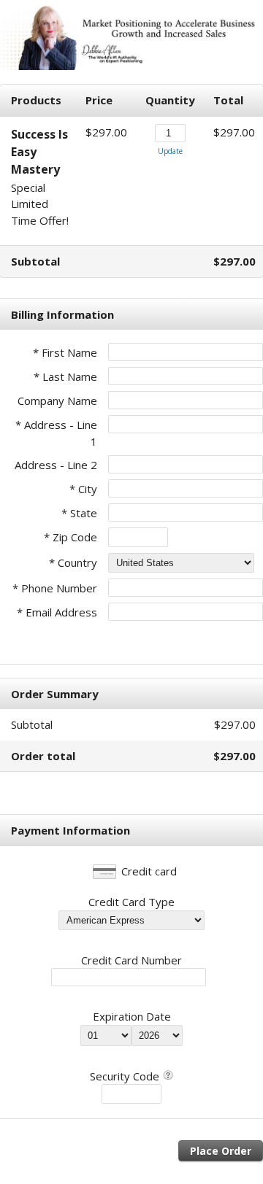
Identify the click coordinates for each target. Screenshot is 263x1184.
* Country (73, 562)
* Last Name (65, 376)
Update (170, 151)
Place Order (220, 1151)
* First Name (65, 352)
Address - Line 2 (56, 464)
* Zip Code (70, 537)
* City (83, 488)
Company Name (57, 400)
